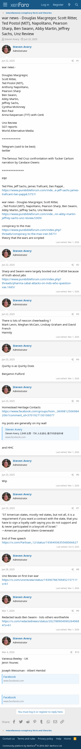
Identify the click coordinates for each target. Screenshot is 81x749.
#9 (77, 610)
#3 (77, 314)
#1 (77, 60)
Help (58, 738)
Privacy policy (45, 738)
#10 (77, 652)
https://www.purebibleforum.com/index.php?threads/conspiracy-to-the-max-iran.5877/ (31, 232)
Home (67, 738)
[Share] (72, 61)
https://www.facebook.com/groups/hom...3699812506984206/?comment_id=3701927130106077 (40, 413)
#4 (77, 359)
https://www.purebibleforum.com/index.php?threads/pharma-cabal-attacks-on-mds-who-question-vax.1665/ (36, 283)
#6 (77, 474)
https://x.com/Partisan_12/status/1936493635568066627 (40, 542)
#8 (77, 569)
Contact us (9, 738)
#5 (77, 401)
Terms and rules (26, 738)
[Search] (76, 4)
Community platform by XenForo (32, 745)
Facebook (9, 677)
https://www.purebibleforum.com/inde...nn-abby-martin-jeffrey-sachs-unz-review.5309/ (39, 216)
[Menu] (5, 4)
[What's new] (69, 4)
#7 (77, 508)
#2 (77, 264)
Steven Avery (13, 429)
